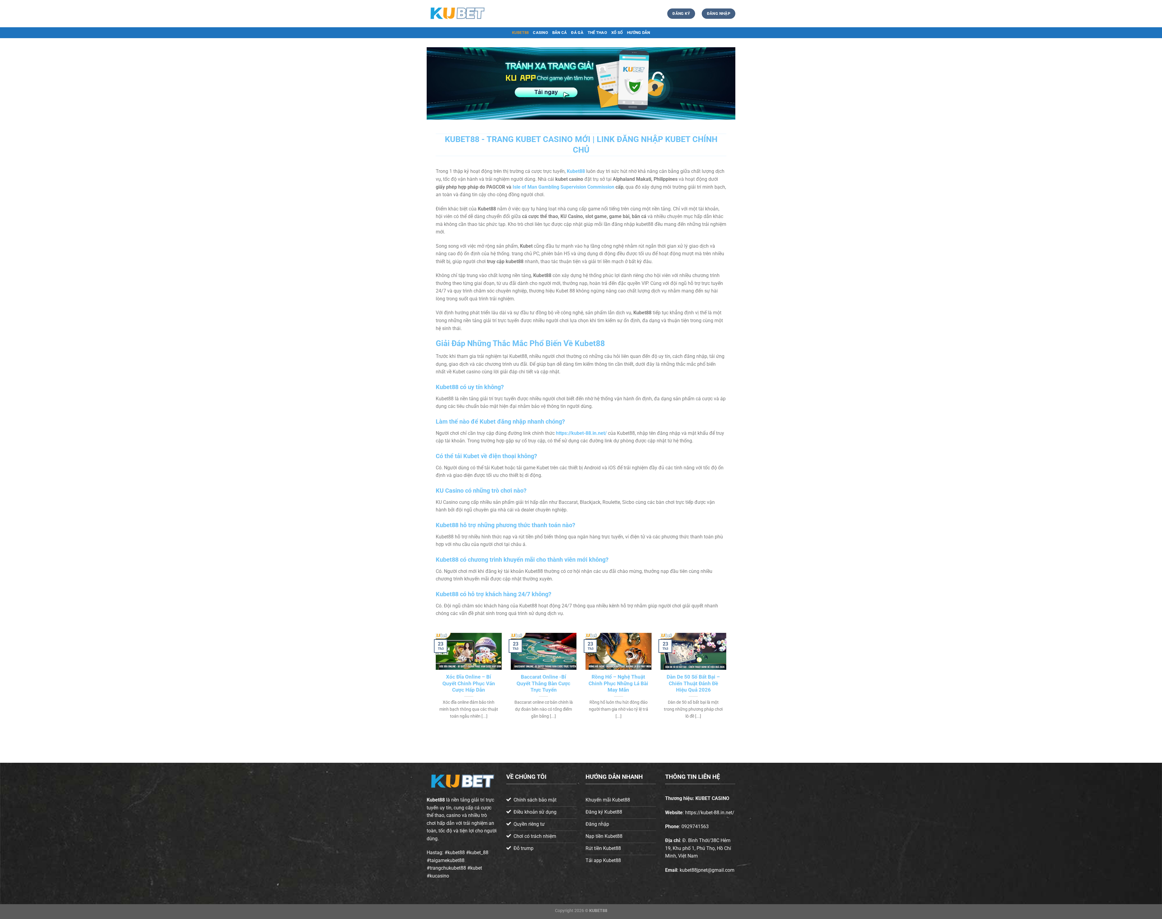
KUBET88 (520, 32)
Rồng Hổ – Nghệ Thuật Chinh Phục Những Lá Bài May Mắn (618, 683)
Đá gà (577, 32)
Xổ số (617, 32)
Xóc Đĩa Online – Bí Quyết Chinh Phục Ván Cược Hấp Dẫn (468, 683)
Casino (540, 32)
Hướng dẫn (638, 32)
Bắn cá (559, 32)
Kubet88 (436, 800)
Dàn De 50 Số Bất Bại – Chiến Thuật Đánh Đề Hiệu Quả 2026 (693, 683)
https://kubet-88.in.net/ (581, 433)
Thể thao (597, 32)
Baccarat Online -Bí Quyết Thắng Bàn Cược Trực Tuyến (543, 683)
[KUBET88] (457, 13)
